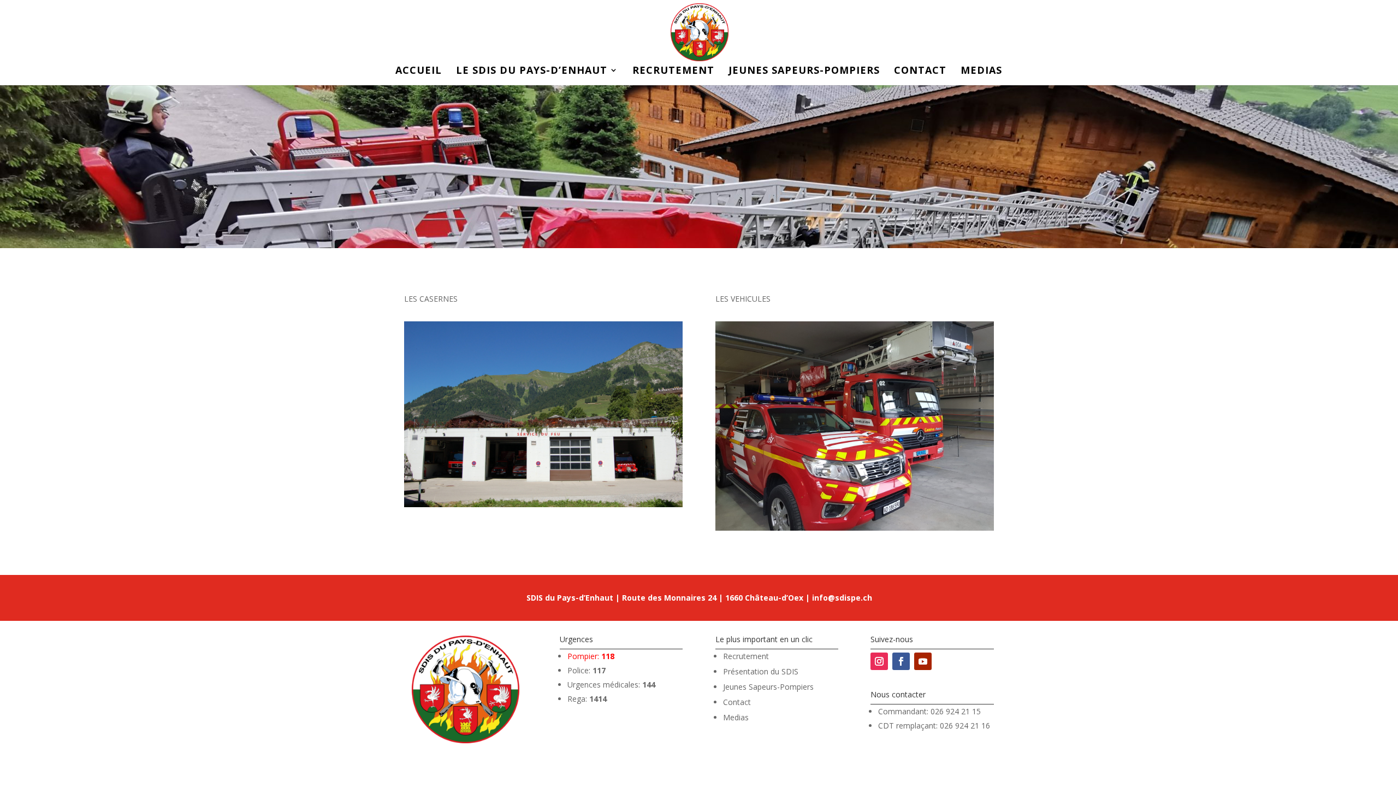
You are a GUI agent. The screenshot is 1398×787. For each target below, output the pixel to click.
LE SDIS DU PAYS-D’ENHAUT (531, 71)
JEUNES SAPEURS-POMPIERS (804, 71)
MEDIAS (981, 71)
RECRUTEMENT (673, 71)
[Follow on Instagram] (879, 661)
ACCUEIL (418, 71)
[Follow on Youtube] (923, 661)
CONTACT (920, 71)
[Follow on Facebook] (901, 661)
